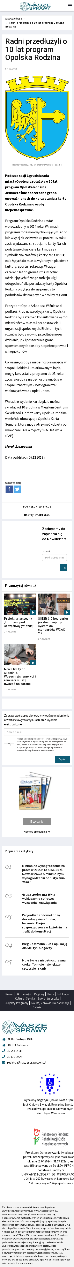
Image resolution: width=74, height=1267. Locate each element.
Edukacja (63, 994)
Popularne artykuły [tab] (19, 851)
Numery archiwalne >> (37, 831)
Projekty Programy (16, 1003)
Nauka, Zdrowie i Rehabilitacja (50, 1003)
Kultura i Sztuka (25, 998)
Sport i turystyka (48, 998)
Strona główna (13, 19)
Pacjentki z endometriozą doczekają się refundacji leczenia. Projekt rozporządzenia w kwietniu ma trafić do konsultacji (44, 923)
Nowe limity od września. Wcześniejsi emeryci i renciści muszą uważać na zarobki (20, 676)
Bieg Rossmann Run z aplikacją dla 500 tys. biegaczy (44, 946)
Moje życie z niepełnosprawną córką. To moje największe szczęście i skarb (44, 964)
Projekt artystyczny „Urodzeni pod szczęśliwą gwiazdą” (19, 622)
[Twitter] (17, 489)
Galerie (37, 1007)
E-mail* (47, 551)
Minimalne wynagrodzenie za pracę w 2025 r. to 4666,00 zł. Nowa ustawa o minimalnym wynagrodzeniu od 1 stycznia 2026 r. (43, 874)
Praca (50, 994)
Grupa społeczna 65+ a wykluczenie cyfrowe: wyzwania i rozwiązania (39, 898)
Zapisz (65, 567)
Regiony (39, 994)
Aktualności (23, 994)
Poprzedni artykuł (37, 506)
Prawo (9, 994)
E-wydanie (37, 821)
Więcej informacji (62, 1183)
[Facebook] (9, 489)
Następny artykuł (37, 515)
